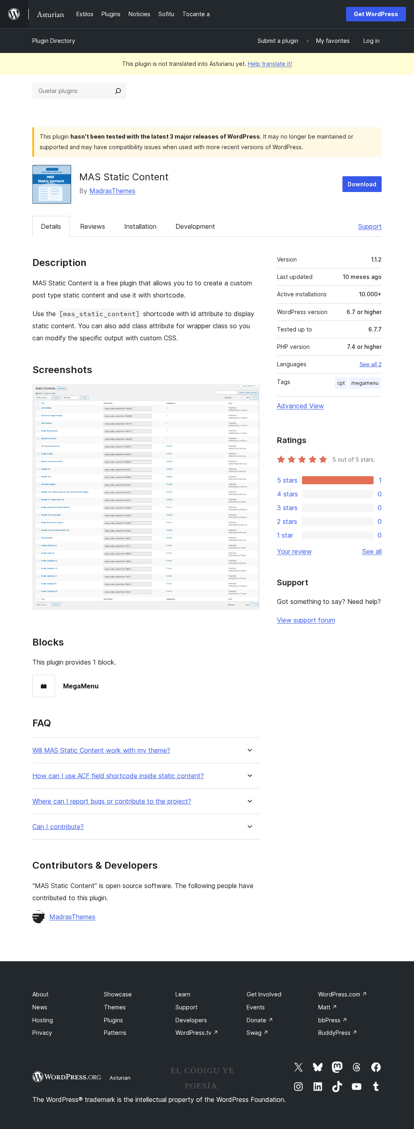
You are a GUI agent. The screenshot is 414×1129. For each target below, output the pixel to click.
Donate (260, 1020)
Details (51, 226)
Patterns (115, 1032)
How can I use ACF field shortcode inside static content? (118, 776)
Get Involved (264, 994)
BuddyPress (337, 1032)
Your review (294, 551)
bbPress (332, 1020)
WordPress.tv (196, 1032)
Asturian (120, 1077)
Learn (182, 994)
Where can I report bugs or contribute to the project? (111, 801)
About (40, 994)
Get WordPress (376, 14)
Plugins (113, 1020)
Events (256, 1007)
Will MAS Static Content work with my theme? (101, 750)
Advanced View (300, 406)
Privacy (42, 1032)
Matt (327, 1007)
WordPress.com (342, 994)
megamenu (364, 383)
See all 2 (370, 364)
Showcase (118, 994)
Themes (115, 1007)
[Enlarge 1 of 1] (249, 395)
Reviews (92, 226)
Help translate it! (270, 63)
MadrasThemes (112, 191)
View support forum (306, 620)
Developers (191, 1020)
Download (362, 184)
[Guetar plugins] (118, 91)
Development (195, 226)
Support (370, 226)
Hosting (42, 1020)
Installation (140, 226)
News (39, 1007)
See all (372, 551)
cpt (341, 383)
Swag (257, 1032)
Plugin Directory (53, 40)
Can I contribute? (58, 827)
